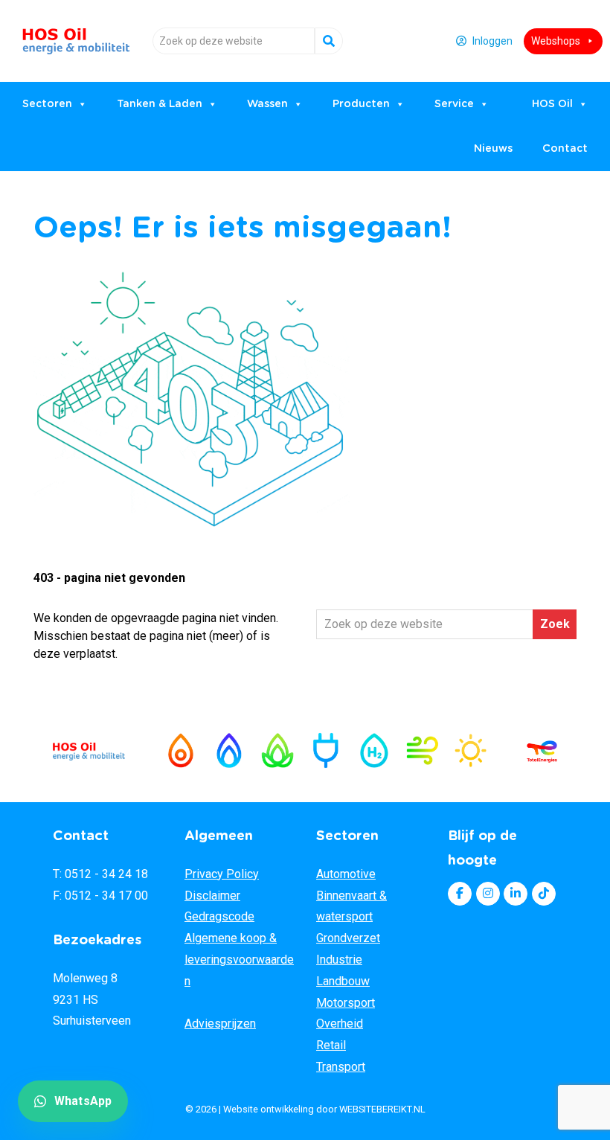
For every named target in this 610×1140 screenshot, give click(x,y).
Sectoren (47, 104)
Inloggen (492, 41)
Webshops (555, 41)
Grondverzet (348, 938)
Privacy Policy (221, 874)
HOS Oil (77, 35)
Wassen (267, 104)
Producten (361, 104)
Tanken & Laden (159, 104)
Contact (565, 149)
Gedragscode (219, 916)
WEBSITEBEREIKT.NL (382, 1109)
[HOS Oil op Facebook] (460, 894)
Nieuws (493, 149)
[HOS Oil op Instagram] (488, 894)
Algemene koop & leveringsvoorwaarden (239, 959)
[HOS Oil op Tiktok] (544, 894)
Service (454, 104)
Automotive (346, 874)
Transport (340, 1067)
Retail (331, 1045)
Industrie (339, 959)
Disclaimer (212, 895)
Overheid (339, 1023)
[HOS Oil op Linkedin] (515, 894)
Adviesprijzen (220, 1023)
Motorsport (345, 1003)
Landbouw (343, 981)
